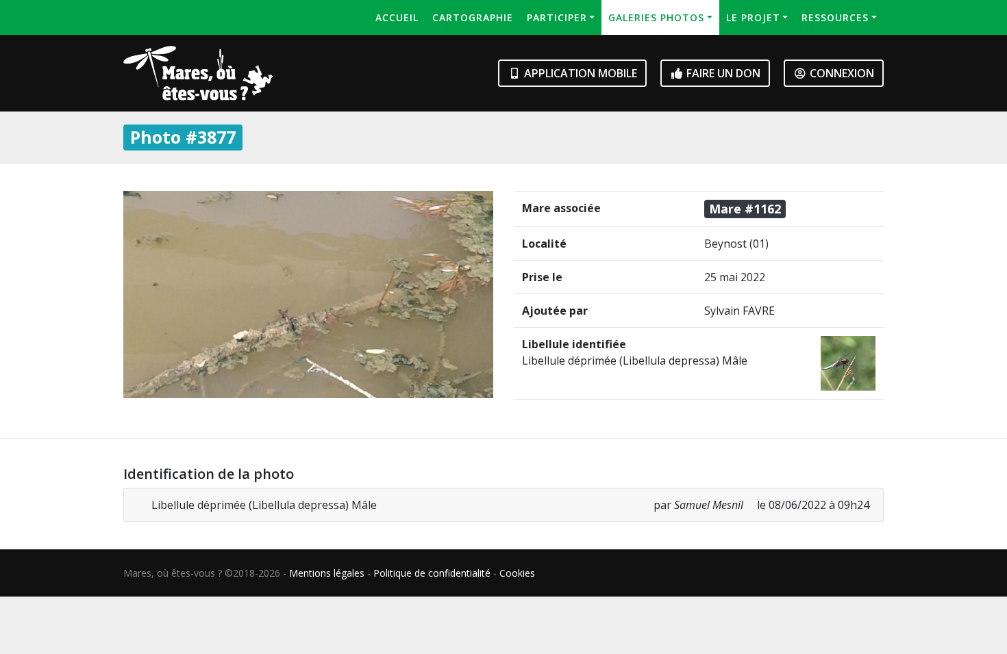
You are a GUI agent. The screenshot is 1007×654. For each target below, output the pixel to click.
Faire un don (722, 73)
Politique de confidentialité (431, 572)
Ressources (835, 17)
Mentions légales (326, 572)
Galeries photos (656, 17)
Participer (557, 17)
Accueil (397, 17)
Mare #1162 (745, 208)
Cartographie (472, 17)
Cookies (517, 572)
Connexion (840, 73)
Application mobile (579, 73)
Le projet (753, 17)
